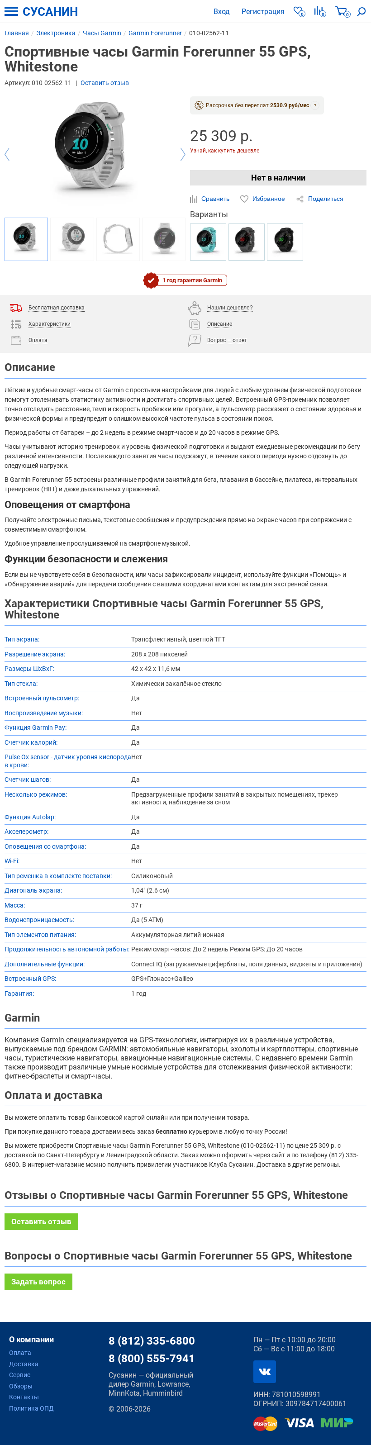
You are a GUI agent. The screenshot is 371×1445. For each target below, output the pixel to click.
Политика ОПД (31, 1408)
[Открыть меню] (11, 11)
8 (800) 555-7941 (152, 1358)
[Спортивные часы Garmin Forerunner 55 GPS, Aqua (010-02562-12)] (208, 242)
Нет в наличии (278, 177)
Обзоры (21, 1386)
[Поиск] (361, 11)
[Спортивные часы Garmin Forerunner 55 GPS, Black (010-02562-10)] (285, 242)
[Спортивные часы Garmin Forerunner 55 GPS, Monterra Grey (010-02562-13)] (246, 242)
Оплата (20, 1352)
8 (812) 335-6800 (152, 1341)
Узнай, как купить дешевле (224, 151)
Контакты (24, 1397)
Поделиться (324, 198)
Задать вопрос (38, 1281)
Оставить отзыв (105, 82)
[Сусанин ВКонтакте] (264, 1371)
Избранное (269, 198)
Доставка (23, 1364)
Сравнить (215, 198)
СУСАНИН (50, 12)
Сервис (19, 1374)
